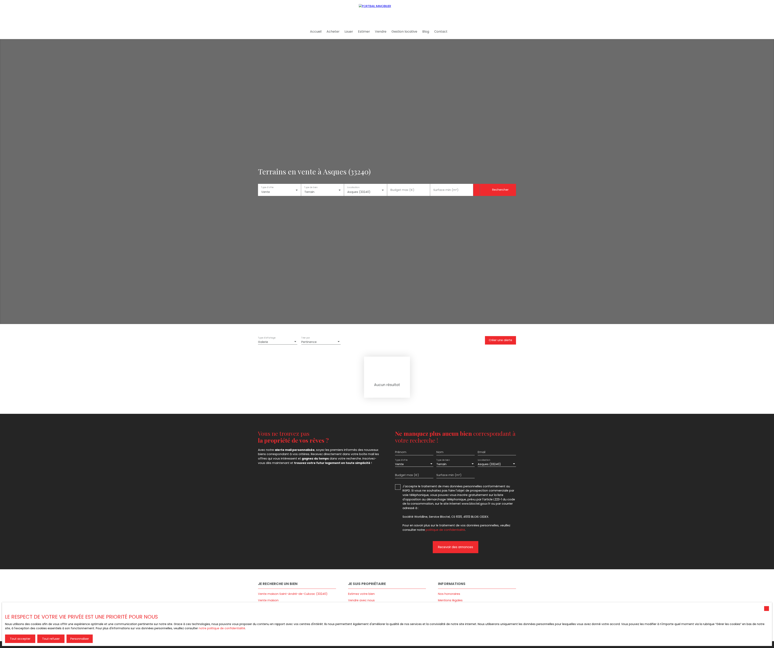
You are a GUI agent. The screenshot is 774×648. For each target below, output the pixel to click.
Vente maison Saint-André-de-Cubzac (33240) (293, 594)
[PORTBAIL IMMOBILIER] (387, 12)
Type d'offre (267, 187)
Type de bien (310, 187)
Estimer (364, 31)
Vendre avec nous (361, 600)
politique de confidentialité (445, 530)
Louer (348, 31)
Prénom (400, 452)
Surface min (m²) (446, 190)
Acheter (333, 31)
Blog (425, 31)
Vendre (380, 31)
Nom (439, 452)
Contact (440, 31)
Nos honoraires (449, 594)
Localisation (353, 187)
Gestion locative (404, 31)
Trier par (305, 337)
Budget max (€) (402, 190)
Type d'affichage (267, 337)
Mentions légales (450, 600)
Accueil (315, 31)
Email (481, 452)
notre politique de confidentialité (222, 628)
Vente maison (268, 600)
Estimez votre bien (361, 594)
